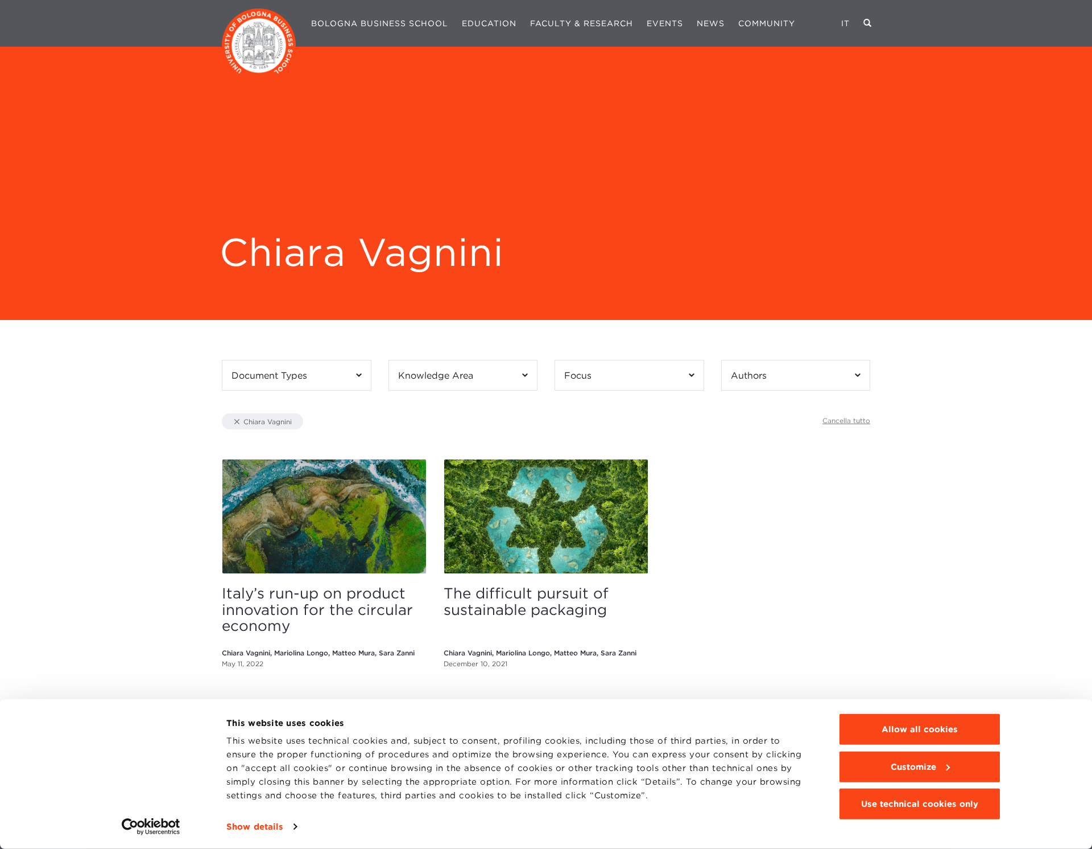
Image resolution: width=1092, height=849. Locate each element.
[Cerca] (868, 23)
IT (845, 23)
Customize (913, 766)
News (711, 23)
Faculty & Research (581, 23)
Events (665, 23)
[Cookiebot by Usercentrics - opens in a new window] (151, 826)
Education (489, 23)
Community (766, 23)
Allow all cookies (920, 729)
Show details (254, 827)
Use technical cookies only (919, 804)
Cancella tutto (846, 420)
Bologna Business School (379, 23)
